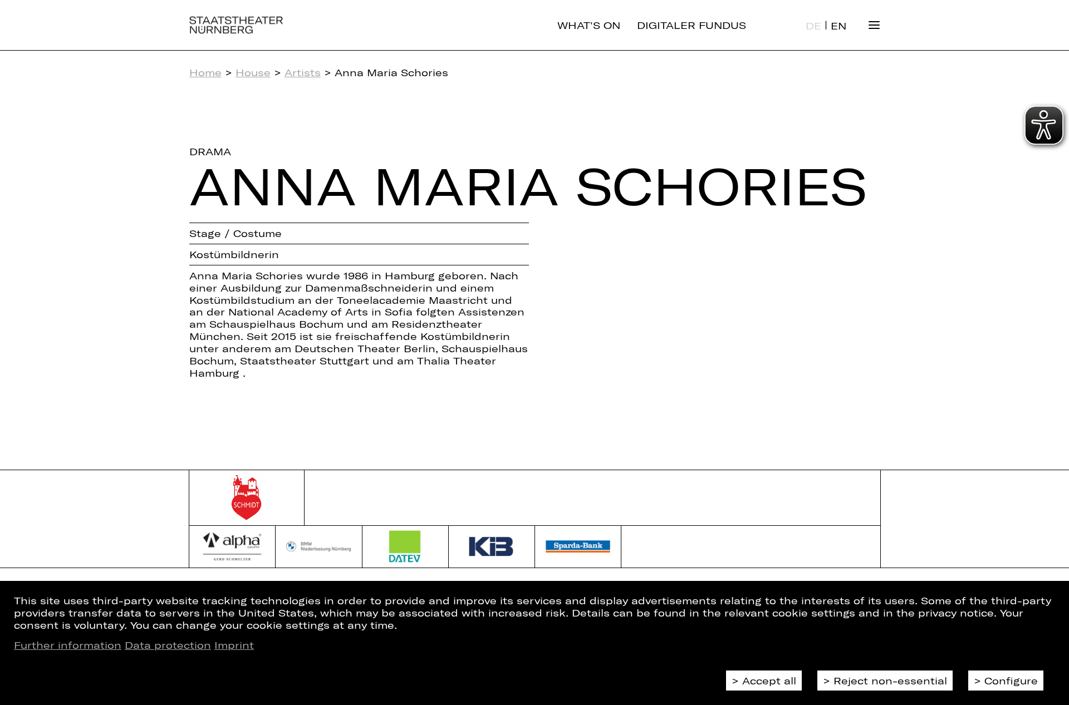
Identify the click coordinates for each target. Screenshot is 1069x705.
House (253, 72)
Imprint (234, 645)
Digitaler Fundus (691, 25)
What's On (588, 25)
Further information (67, 645)
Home (205, 72)
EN (838, 26)
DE (813, 26)
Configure (1011, 680)
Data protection (168, 645)
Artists (303, 72)
